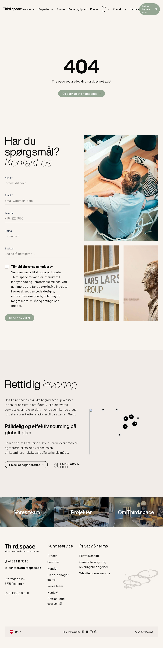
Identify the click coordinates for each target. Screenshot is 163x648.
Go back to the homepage (79, 93)
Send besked (18, 318)
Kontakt (118, 9)
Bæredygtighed (77, 9)
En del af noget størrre (24, 465)
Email (9, 195)
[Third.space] (12, 9)
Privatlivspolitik (89, 556)
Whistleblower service (94, 573)
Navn (9, 177)
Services (26, 9)
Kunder (94, 9)
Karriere (134, 9)
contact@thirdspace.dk (25, 567)
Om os (104, 9)
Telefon (9, 213)
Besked (9, 248)
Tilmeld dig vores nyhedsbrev (32, 266)
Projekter (44, 9)
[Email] (95, 631)
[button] (119, 435)
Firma (8, 230)
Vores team (27, 512)
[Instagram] (91, 631)
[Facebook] (87, 631)
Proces (61, 9)
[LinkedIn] (83, 631)
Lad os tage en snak (146, 9)
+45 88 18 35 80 (18, 561)
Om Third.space (136, 512)
